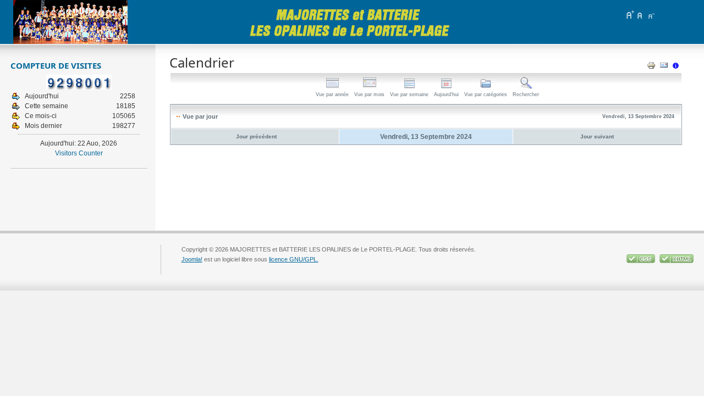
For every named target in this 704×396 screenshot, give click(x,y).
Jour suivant (597, 136)
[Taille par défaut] (640, 14)
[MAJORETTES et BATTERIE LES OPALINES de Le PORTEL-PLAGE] (70, 22)
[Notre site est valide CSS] (641, 261)
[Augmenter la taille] (629, 14)
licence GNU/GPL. (293, 259)
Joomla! (192, 259)
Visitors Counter (79, 153)
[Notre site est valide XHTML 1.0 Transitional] (676, 261)
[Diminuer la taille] (650, 14)
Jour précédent (256, 136)
